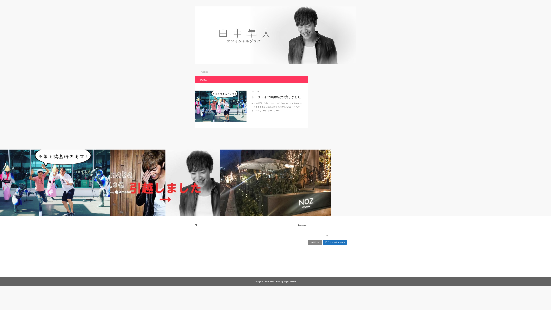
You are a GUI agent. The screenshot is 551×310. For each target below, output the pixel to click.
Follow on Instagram (336, 242)
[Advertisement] (219, 249)
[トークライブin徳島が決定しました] (221, 106)
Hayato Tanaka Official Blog (273, 282)
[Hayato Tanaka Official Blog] (275, 63)
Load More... (315, 242)
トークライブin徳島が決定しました (276, 97)
